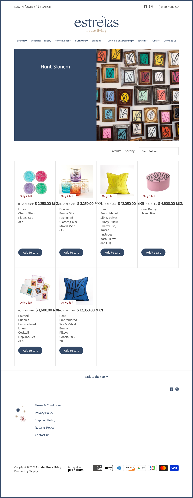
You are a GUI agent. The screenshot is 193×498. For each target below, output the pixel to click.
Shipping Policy (45, 420)
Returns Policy (44, 427)
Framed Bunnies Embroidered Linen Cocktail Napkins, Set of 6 (27, 326)
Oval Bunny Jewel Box (149, 208)
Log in (19, 6)
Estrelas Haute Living (48, 467)
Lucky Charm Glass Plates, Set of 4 (26, 212)
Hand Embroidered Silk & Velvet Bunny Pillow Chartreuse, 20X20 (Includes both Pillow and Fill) (109, 223)
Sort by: (130, 151)
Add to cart (30, 252)
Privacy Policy (44, 412)
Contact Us (42, 435)
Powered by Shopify (26, 471)
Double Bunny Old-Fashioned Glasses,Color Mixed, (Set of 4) (68, 217)
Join (29, 6)
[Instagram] (150, 6)
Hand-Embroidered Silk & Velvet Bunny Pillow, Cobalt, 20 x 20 (68, 326)
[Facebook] (145, 6)
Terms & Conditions (48, 405)
